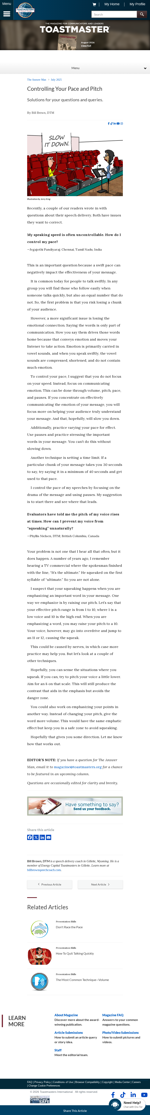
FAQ (29, 1082)
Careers (136, 1082)
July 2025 (56, 79)
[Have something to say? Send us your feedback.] (75, 806)
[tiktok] (111, 123)
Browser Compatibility (87, 1082)
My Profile (137, 4)
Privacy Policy (42, 1082)
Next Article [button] (98, 884)
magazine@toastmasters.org (78, 767)
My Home (112, 4)
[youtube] (118, 123)
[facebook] (109, 123)
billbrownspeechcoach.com (44, 870)
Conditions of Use (63, 1082)
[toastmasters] (75, 27)
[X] (36, 837)
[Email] (48, 837)
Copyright (107, 1082)
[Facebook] (29, 837)
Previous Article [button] (51, 884)
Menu (75, 68)
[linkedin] (114, 123)
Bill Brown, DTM (43, 112)
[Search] (142, 14)
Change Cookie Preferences (44, 1085)
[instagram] (122, 123)
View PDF (86, 45)
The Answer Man (36, 79)
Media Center (122, 1082)
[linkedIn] (42, 837)
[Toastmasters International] (25, 10)
